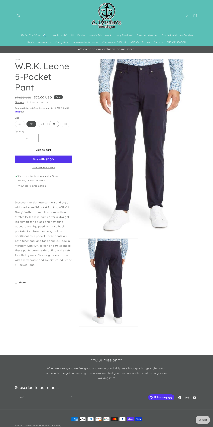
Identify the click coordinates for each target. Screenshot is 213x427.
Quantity (19, 131)
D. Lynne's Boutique (32, 425)
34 (44, 124)
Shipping (19, 102)
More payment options (43, 167)
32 (31, 123)
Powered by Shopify (51, 425)
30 (21, 124)
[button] (18, 15)
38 (67, 124)
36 (54, 123)
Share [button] (22, 282)
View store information (32, 185)
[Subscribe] (71, 397)
